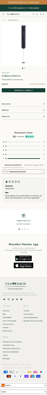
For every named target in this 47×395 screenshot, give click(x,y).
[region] (23, 219)
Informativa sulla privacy (11, 348)
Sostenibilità (7, 317)
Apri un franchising (9, 321)
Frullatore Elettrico (13, 20)
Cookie (5, 355)
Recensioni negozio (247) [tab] (34, 165)
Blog (4, 314)
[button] (34, 84)
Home (3, 20)
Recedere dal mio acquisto (33, 321)
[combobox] (23, 385)
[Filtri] (5, 171)
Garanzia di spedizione (11, 352)
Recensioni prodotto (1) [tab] (13, 165)
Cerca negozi (28, 314)
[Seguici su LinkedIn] (12, 299)
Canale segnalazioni (31, 317)
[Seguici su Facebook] (21, 299)
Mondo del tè (7, 331)
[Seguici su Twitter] (17, 299)
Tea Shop (5, 73)
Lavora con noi (8, 324)
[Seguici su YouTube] (4, 299)
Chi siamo (6, 311)
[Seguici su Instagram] (8, 299)
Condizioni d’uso (8, 345)
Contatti (5, 327)
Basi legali (6, 358)
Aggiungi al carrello (23, 90)
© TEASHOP (27, 368)
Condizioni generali (25, 364)
